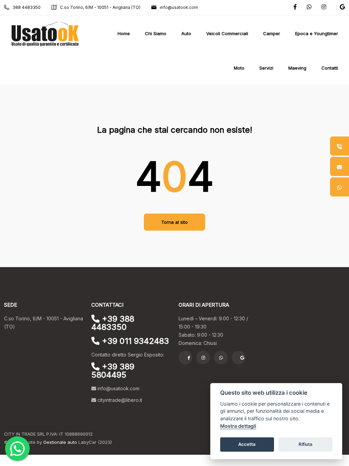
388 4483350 (27, 7)
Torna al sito (174, 222)
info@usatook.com (179, 7)
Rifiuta (306, 444)
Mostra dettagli (238, 426)
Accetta (247, 444)
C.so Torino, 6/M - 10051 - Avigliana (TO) (100, 7)
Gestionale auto (60, 442)
